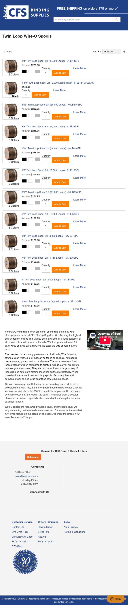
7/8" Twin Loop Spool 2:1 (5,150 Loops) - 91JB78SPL (50, 257)
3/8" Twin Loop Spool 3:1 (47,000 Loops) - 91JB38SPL (50, 126)
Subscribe (33, 457)
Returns (42, 536)
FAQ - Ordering (20, 541)
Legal (67, 522)
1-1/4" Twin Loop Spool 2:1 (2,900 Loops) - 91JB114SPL (52, 301)
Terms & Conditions (75, 531)
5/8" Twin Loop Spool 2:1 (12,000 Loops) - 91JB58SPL (50, 214)
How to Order (45, 527)
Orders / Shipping (48, 522)
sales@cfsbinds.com (26, 476)
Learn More (79, 68)
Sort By (97, 51)
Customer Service (22, 522)
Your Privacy (71, 527)
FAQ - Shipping (46, 541)
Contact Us (18, 527)
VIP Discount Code (22, 536)
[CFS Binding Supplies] (26, 12)
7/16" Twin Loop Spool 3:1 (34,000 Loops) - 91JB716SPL (52, 148)
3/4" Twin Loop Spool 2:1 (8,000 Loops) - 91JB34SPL (50, 235)
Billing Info (43, 531)
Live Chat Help (20, 531)
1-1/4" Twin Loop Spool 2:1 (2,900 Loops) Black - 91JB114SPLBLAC (58, 82)
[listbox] (32, 72)
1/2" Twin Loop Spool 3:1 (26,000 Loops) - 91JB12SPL (50, 170)
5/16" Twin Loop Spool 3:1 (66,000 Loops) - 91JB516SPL (52, 104)
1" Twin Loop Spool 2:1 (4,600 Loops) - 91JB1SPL (48, 279)
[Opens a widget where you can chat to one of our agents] (115, 599)
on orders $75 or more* (87, 8)
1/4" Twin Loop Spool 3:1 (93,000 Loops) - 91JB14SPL (50, 60)
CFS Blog (17, 546)
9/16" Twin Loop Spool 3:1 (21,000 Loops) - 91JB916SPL (52, 192)
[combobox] (87, 19)
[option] (24, 71)
